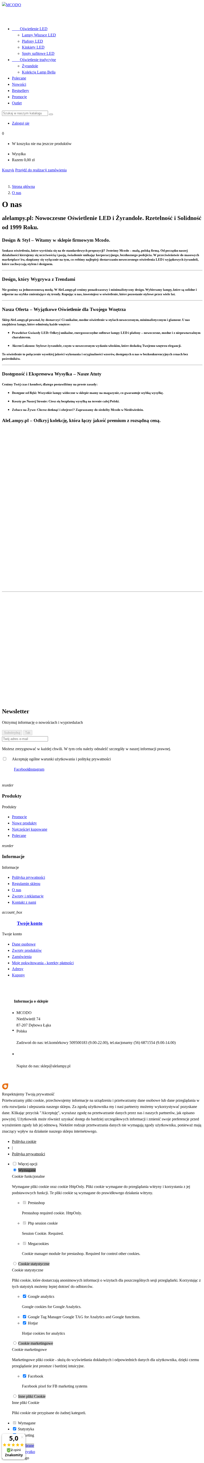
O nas (16, 890)
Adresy (17, 969)
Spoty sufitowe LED (38, 53)
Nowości (19, 84)
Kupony (18, 975)
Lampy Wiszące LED (39, 35)
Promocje (19, 97)
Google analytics (41, 1296)
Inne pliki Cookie (32, 1396)
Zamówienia (22, 956)
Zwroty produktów (27, 950)
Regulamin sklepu (26, 883)
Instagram (36, 769)
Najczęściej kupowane (29, 829)
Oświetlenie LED (30, 29)
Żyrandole (30, 66)
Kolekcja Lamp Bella (38, 72)
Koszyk (8, 170)
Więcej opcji (27, 1164)
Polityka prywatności (28, 877)
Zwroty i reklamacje (28, 896)
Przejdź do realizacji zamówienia (41, 170)
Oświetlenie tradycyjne (34, 60)
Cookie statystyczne (34, 1264)
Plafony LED (32, 41)
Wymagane (27, 1170)
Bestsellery (20, 90)
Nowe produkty (24, 823)
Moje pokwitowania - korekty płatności (43, 963)
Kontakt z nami (24, 902)
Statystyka (26, 1429)
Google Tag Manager (44, 1317)
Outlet (17, 103)
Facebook (21, 769)
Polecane (19, 78)
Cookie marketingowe (35, 1343)
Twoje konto (30, 923)
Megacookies (38, 1244)
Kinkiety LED (33, 47)
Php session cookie (43, 1223)
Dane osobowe (24, 944)
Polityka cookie (24, 1141)
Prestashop (36, 1203)
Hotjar (33, 1323)
